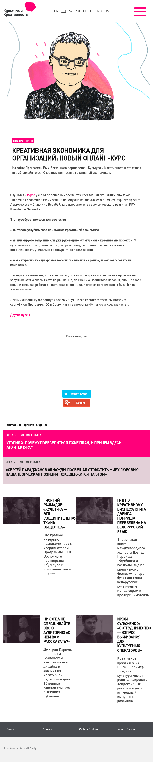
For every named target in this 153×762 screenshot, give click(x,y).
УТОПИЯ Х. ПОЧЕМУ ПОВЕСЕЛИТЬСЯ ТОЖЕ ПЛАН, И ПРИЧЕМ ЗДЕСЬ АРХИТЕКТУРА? (64, 445)
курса (31, 195)
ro (99, 11)
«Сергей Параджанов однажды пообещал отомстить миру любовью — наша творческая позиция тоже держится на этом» (74, 472)
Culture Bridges (88, 729)
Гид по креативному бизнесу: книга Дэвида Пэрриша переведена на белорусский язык (131, 516)
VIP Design (31, 748)
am (77, 11)
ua (106, 11)
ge (92, 11)
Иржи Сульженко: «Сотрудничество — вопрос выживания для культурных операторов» (134, 635)
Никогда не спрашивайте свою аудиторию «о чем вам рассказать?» (56, 630)
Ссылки (47, 729)
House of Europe (125, 729)
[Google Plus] (76, 400)
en (56, 11)
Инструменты (23, 140)
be (85, 11)
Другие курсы (20, 315)
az (71, 11)
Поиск (10, 729)
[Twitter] (76, 391)
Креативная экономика (24, 435)
